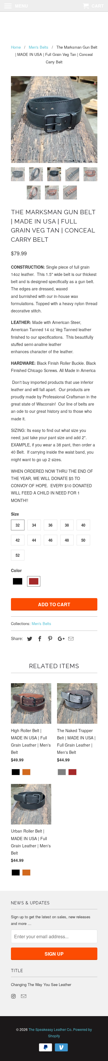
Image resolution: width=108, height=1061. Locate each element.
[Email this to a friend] (70, 638)
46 (50, 540)
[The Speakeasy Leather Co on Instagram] (14, 996)
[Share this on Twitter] (28, 638)
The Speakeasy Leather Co (54, 24)
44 (34, 540)
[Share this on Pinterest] (49, 638)
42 (18, 540)
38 (67, 525)
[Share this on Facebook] (38, 638)
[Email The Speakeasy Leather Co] (24, 996)
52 (18, 555)
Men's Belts (41, 623)
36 (50, 525)
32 (18, 525)
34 (34, 525)
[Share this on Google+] (59, 638)
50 (83, 540)
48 (67, 540)
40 (83, 525)
